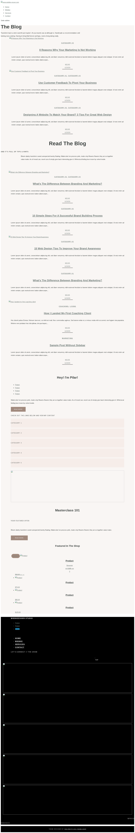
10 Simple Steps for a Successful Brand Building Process (67, 215)
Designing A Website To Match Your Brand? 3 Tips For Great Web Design (67, 114)
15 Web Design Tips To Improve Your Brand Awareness (67, 248)
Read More (19, 538)
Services (8, 13)
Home (7, 7)
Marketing (67, 338)
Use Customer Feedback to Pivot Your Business (67, 82)
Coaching (64, 306)
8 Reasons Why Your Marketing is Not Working (67, 49)
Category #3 (67, 43)
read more (18, 409)
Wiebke (7, 10)
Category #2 (60, 108)
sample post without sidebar (67, 345)
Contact (7, 16)
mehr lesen (67, 66)
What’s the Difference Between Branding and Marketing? (67, 183)
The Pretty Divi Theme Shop (75, 829)
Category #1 (60, 76)
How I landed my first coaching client (67, 313)
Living (73, 306)
